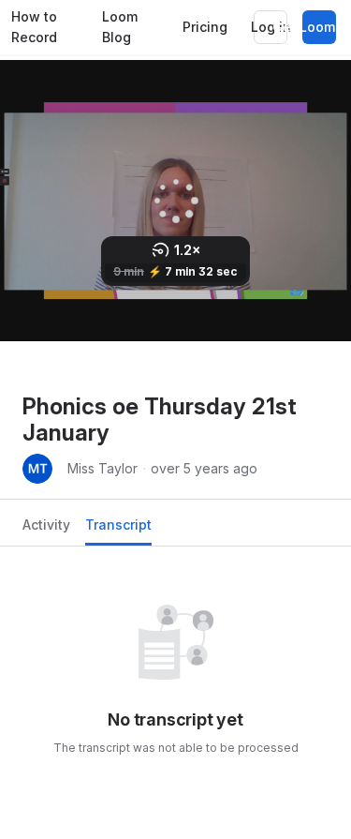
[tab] (46, 530)
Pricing (205, 27)
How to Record (34, 27)
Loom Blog (120, 27)
